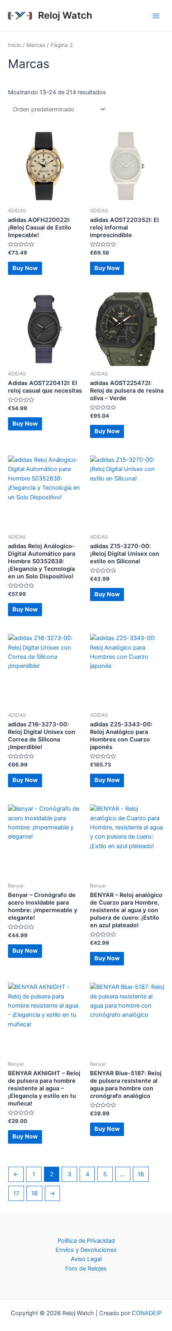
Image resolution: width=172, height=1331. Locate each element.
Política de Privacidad (86, 1240)
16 (141, 1174)
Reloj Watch (65, 15)
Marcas (35, 45)
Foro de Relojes (86, 1268)
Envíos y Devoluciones (86, 1249)
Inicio (14, 45)
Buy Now (25, 268)
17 (16, 1193)
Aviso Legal (86, 1259)
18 (34, 1193)
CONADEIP (147, 1313)
